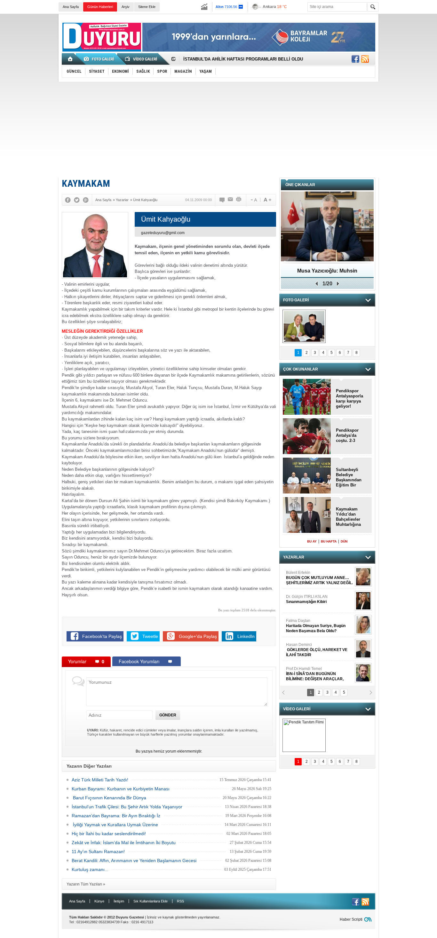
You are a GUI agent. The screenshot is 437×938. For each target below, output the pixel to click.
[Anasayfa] (70, 59)
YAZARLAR (293, 557)
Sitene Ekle (146, 7)
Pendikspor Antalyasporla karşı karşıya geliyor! (349, 398)
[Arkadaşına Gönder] (231, 200)
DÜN (344, 541)
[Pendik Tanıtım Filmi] (304, 735)
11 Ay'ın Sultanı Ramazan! (98, 851)
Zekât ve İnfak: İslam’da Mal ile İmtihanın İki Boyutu (124, 842)
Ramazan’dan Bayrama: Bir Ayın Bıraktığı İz (116, 815)
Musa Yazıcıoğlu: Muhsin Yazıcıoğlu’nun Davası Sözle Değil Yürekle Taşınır (327, 273)
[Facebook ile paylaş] (355, 59)
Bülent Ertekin (319, 577)
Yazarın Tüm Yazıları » (86, 884)
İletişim (119, 901)
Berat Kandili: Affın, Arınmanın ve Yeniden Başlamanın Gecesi (134, 860)
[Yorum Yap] (222, 200)
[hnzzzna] (304, 326)
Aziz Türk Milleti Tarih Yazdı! (100, 779)
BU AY (312, 541)
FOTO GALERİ (296, 300)
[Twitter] (77, 200)
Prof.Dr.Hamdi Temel (315, 673)
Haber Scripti (351, 919)
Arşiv (126, 7)
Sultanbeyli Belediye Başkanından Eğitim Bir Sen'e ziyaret (349, 477)
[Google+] (86, 200)
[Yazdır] (239, 200)
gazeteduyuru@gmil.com (163, 233)
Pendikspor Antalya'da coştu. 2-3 (347, 435)
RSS (180, 901)
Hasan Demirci (316, 649)
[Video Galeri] (142, 59)
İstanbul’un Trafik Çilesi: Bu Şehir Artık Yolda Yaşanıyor (127, 806)
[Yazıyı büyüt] (267, 200)
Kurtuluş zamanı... (90, 869)
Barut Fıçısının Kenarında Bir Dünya (109, 797)
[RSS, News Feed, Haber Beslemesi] (365, 59)
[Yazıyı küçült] (253, 200)
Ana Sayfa (71, 7)
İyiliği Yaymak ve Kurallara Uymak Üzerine (115, 824)
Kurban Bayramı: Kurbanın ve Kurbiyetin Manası (121, 788)
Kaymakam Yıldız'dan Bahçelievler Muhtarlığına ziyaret (348, 517)
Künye (99, 901)
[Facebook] (68, 200)
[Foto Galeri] (100, 59)
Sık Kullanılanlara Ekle (150, 901)
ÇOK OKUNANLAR (300, 369)
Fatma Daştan (316, 625)
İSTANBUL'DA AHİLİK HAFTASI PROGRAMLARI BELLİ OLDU (243, 59)
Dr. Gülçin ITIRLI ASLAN (307, 599)
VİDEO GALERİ (296, 709)
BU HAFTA (329, 541)
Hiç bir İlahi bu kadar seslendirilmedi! (109, 833)
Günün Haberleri (100, 7)
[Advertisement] (218, 130)
